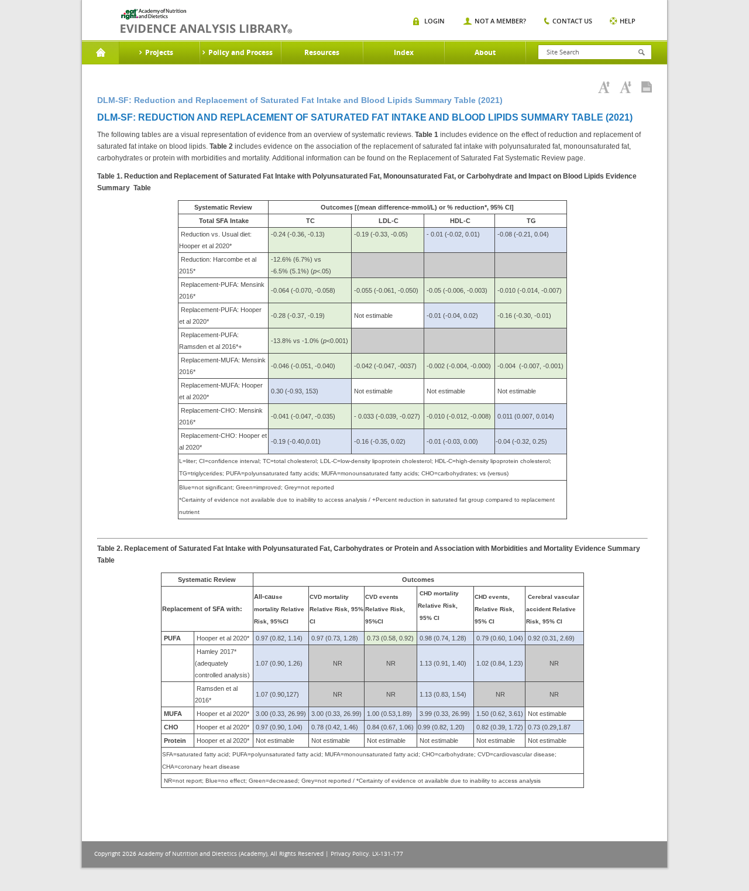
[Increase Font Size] (604, 87)
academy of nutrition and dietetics (206, 21)
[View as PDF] (646, 87)
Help (627, 20)
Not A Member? (500, 20)
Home (100, 53)
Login (434, 20)
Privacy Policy (350, 854)
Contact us (572, 20)
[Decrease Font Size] (625, 87)
